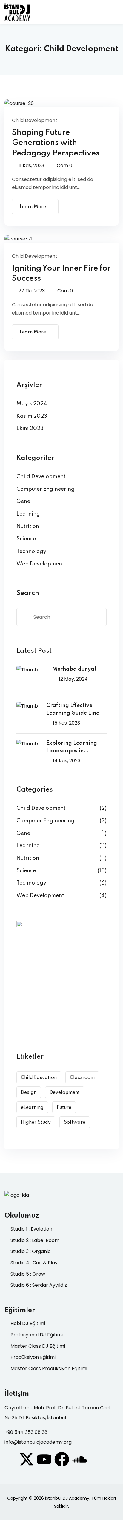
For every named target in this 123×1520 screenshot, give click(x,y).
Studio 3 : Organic (30, 1251)
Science (26, 539)
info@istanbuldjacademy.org (38, 1442)
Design (28, 1092)
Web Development (40, 564)
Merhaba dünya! (74, 669)
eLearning (32, 1107)
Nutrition (27, 526)
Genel (24, 501)
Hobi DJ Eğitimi (27, 1323)
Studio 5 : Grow (27, 1274)
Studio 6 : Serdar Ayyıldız (38, 1285)
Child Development (34, 120)
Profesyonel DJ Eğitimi (36, 1334)
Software (74, 1122)
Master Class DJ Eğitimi (37, 1346)
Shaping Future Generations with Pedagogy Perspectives (55, 143)
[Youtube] (44, 1459)
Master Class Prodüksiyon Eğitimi (48, 1368)
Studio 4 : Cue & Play (34, 1262)
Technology (31, 551)
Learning (28, 514)
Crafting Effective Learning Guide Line (72, 709)
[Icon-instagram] (8, 1459)
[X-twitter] (26, 1459)
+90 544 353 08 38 (25, 1432)
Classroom (82, 1077)
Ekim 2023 (30, 428)
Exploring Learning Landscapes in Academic (71, 747)
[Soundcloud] (79, 1459)
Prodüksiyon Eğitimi (33, 1357)
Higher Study (36, 1122)
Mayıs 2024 (31, 403)
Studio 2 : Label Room (34, 1240)
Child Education (39, 1077)
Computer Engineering (45, 489)
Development (65, 1092)
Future (64, 1107)
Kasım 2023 (31, 416)
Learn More (33, 207)
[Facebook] (61, 1459)
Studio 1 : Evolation (31, 1228)
